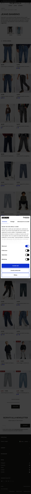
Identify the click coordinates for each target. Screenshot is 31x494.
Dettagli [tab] (12, 221)
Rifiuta (15, 275)
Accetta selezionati (15, 270)
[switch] (27, 250)
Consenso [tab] (4, 221)
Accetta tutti (15, 265)
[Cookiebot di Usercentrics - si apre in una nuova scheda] (23, 218)
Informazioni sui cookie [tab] (23, 221)
